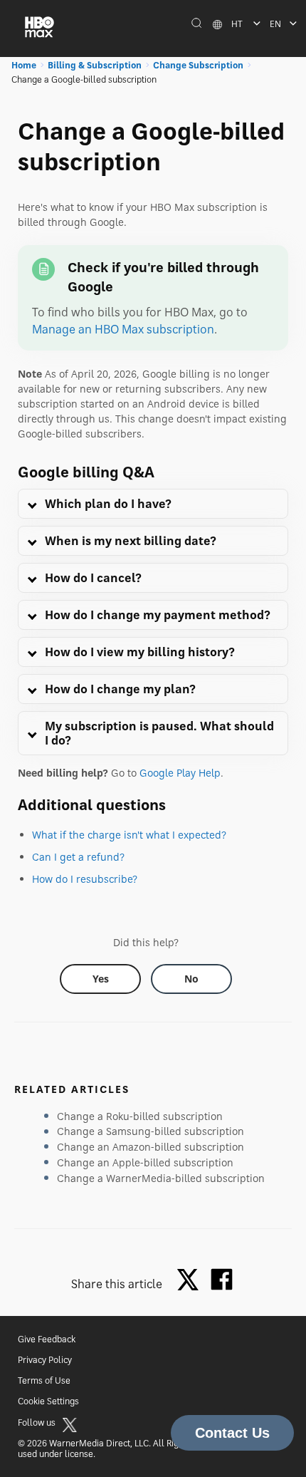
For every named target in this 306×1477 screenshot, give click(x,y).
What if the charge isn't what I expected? (129, 834)
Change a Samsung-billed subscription (150, 1131)
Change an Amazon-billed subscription (150, 1147)
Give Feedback (46, 1339)
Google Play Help (180, 772)
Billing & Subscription (95, 65)
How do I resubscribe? (84, 879)
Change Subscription (198, 65)
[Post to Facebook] (222, 1279)
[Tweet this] (191, 1280)
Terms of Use (44, 1380)
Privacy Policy (45, 1360)
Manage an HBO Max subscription (123, 329)
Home (23, 65)
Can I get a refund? (78, 857)
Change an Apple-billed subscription (145, 1162)
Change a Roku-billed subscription (140, 1116)
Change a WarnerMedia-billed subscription (161, 1178)
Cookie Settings (48, 1401)
